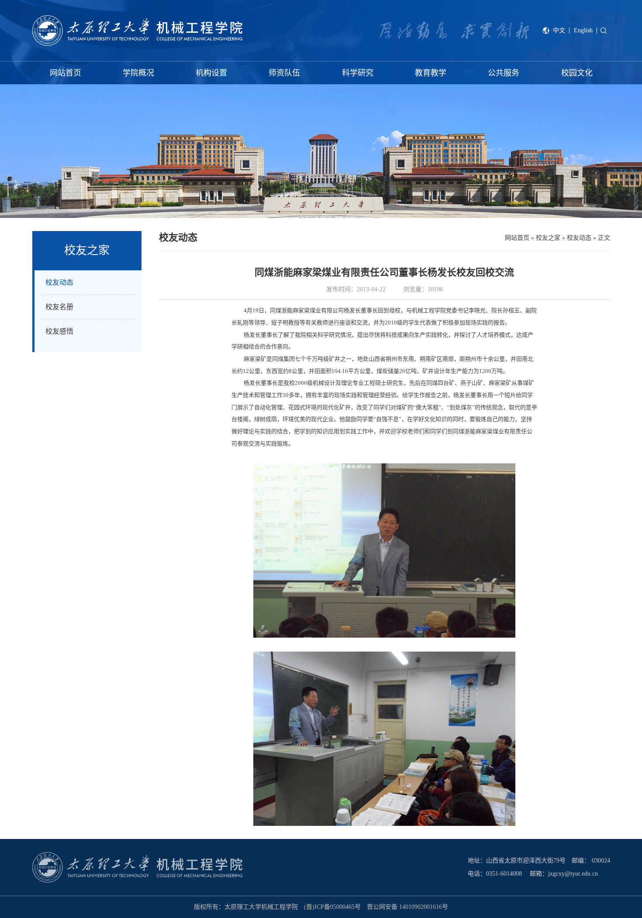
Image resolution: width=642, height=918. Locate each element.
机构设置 (211, 73)
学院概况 (138, 73)
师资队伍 (284, 73)
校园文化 (577, 73)
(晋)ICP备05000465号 (332, 907)
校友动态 (579, 238)
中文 (559, 30)
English (583, 30)
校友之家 (548, 238)
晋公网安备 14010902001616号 (407, 907)
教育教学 (430, 73)
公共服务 (503, 73)
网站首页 (65, 73)
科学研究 (357, 73)
